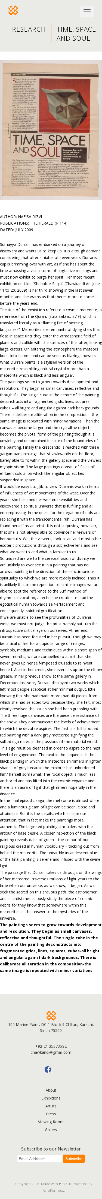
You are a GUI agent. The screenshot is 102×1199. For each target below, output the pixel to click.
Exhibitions (50, 1098)
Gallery (51, 1129)
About (51, 1090)
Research (29, 29)
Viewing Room (51, 1121)
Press (51, 1113)
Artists (51, 1106)
